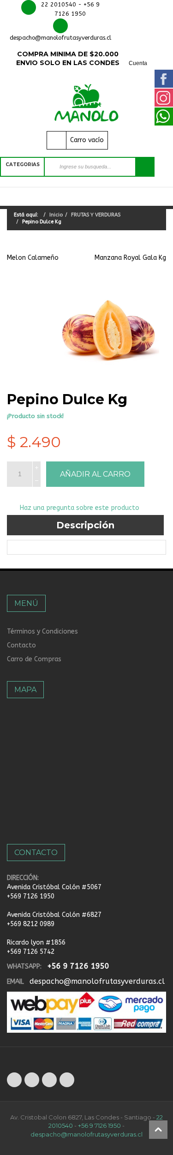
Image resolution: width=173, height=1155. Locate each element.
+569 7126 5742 (30, 952)
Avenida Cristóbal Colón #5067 (54, 887)
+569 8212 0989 (30, 924)
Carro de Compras (34, 659)
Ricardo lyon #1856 (36, 942)
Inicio (56, 215)
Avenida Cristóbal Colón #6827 (54, 915)
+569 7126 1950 (30, 896)
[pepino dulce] (109, 330)
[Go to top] (158, 1129)
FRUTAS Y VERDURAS (95, 215)
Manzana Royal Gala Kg (130, 258)
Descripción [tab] (85, 525)
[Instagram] (67, 1079)
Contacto (21, 645)
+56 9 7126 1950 (78, 966)
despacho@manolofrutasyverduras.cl (97, 981)
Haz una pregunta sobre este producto (79, 508)
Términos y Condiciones (42, 631)
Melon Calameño (33, 258)
